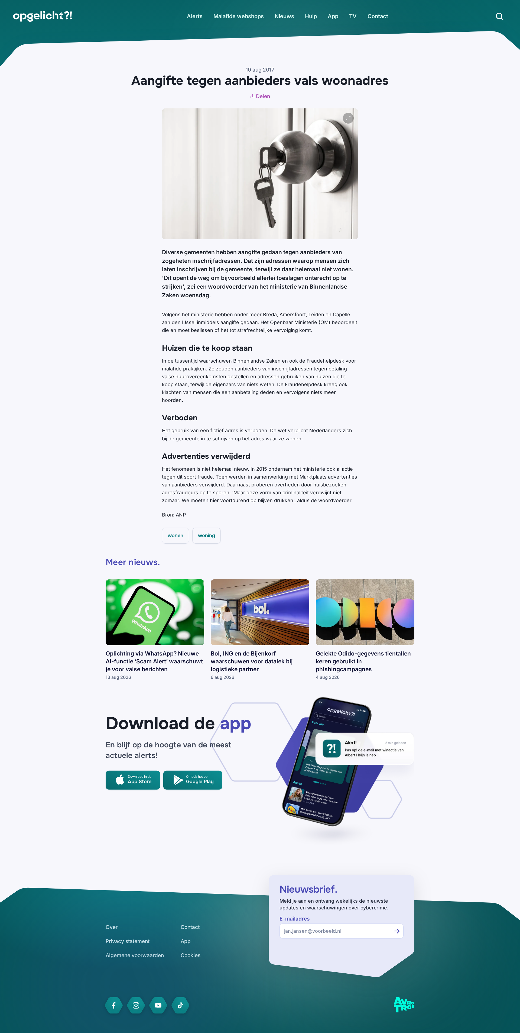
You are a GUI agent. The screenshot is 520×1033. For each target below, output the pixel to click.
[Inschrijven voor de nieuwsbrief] (397, 931)
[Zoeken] (499, 16)
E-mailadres (295, 919)
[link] (42, 16)
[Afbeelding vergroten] (348, 118)
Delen (263, 96)
